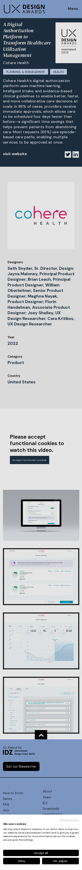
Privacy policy (69, 820)
